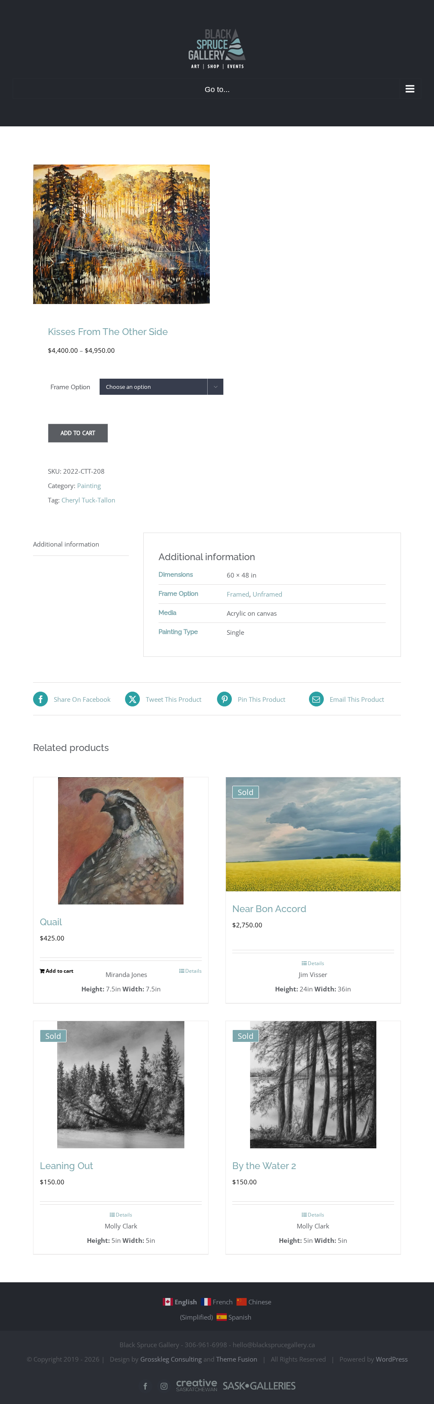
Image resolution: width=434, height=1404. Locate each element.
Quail (51, 921)
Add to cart (78, 433)
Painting (89, 485)
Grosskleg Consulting (171, 1359)
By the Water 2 (264, 1165)
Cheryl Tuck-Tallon (88, 500)
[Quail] (120, 840)
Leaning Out (66, 1165)
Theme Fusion (236, 1359)
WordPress (392, 1359)
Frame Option (70, 387)
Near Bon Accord (269, 908)
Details (193, 970)
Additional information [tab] (66, 544)
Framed (238, 594)
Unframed (267, 594)
